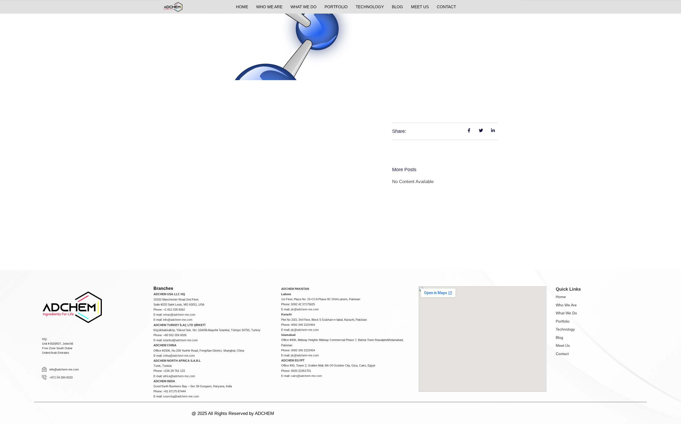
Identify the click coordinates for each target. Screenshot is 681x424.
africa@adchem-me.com (179, 376)
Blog (559, 337)
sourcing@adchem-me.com (181, 396)
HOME (242, 7)
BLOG (397, 7)
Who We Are (566, 305)
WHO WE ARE (269, 7)
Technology (565, 329)
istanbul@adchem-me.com (180, 340)
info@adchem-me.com (177, 319)
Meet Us (563, 345)
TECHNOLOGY (370, 7)
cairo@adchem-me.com (306, 375)
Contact (562, 354)
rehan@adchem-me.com (179, 314)
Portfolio (563, 321)
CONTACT (446, 7)
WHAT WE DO (303, 7)
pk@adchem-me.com (305, 309)
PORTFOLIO (336, 7)
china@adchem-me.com (179, 355)
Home (561, 297)
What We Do (566, 313)
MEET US (420, 7)
